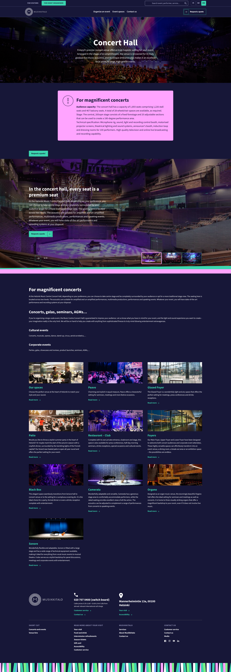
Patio (32, 435)
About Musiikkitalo (127, 633)
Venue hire (33, 633)
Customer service (81, 610)
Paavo (92, 387)
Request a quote (197, 11)
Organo (152, 490)
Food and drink (80, 633)
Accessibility (124, 615)
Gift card (77, 643)
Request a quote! (38, 153)
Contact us (78, 615)
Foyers (152, 435)
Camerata (94, 490)
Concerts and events (37, 629)
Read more (33, 400)
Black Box (35, 490)
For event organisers (53, 3)
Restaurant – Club (99, 435)
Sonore (33, 544)
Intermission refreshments (85, 636)
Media (166, 636)
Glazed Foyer (156, 387)
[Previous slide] (32, 258)
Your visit (123, 610)
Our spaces (36, 387)
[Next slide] (38, 258)
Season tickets (80, 639)
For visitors (32, 3)
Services (122, 629)
